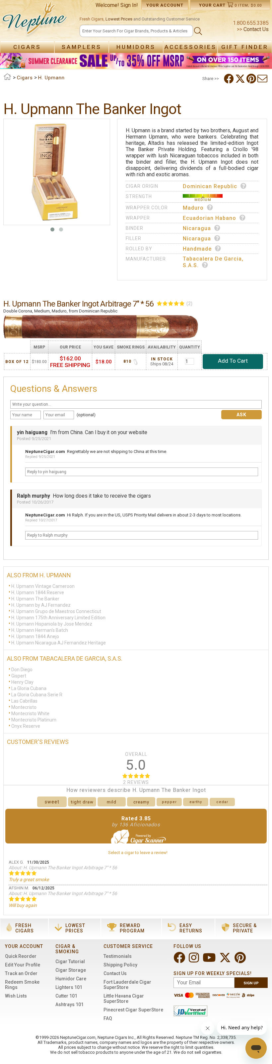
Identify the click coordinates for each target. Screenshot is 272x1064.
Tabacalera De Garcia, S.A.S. (213, 262)
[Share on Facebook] (229, 79)
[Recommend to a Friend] (263, 79)
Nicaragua (197, 228)
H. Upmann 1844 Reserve (37, 592)
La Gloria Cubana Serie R (36, 694)
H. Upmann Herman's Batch (39, 630)
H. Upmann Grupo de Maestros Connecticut (56, 611)
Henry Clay (22, 682)
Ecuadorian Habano (209, 218)
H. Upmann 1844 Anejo (35, 636)
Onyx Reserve (25, 726)
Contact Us (255, 29)
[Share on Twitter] (240, 79)
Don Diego (22, 669)
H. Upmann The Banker (35, 598)
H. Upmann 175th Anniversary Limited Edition (58, 617)
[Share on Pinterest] (251, 79)
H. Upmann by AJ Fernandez (41, 605)
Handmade (197, 249)
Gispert (18, 675)
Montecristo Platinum (33, 719)
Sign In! (129, 5)
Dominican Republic (210, 186)
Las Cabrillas (24, 701)
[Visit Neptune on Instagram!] (194, 960)
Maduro (193, 208)
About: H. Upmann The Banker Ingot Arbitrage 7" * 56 (63, 867)
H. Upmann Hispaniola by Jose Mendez (51, 624)
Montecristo (23, 707)
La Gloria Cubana (28, 688)
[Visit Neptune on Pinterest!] (241, 960)
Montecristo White (30, 713)
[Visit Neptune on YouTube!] (210, 960)
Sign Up (251, 983)
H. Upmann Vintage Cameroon (43, 586)
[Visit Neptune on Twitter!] (225, 960)
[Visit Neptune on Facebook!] (179, 960)
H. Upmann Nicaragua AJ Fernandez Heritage (58, 642)
